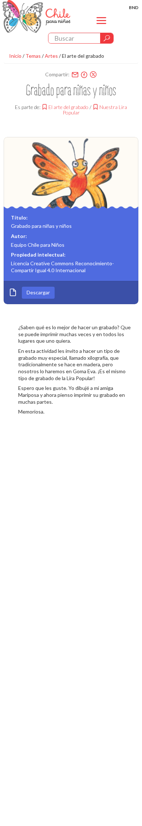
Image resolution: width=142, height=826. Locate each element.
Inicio (15, 56)
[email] (75, 74)
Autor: (19, 236)
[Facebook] (84, 74)
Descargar (38, 292)
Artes (51, 56)
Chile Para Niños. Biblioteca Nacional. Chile (36, 16)
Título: (19, 217)
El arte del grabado (83, 56)
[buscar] (106, 38)
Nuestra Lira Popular (95, 110)
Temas (33, 56)
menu (101, 27)
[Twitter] (93, 74)
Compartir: (57, 74)
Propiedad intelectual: (38, 254)
